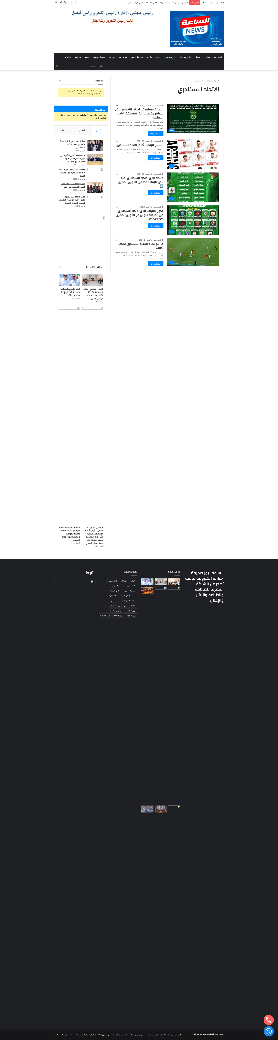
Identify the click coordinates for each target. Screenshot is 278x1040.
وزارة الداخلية (130, 610)
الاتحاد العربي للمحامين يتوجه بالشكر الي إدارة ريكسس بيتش (164, 2)
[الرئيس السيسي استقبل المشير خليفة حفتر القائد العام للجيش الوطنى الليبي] (92, 280)
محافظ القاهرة (114, 595)
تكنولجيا (78, 57)
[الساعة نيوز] (197, 29)
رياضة (158, 57)
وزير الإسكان (116, 610)
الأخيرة (81, 130)
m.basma (197, 1034)
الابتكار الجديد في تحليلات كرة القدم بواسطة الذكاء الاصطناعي (72, 144)
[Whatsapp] (269, 1031)
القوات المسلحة (129, 586)
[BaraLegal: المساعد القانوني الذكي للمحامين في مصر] (95, 187)
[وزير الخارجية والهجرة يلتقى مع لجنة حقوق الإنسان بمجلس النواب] (147, 590)
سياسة (207, 57)
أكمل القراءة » (155, 133)
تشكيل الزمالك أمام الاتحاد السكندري (139, 145)
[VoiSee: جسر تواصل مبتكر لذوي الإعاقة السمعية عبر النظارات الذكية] (95, 173)
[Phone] (269, 1020)
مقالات (68, 57)
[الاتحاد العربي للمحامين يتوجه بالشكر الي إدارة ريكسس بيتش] (69, 280)
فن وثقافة (123, 57)
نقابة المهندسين (129, 605)
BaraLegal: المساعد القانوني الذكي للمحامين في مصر (73, 185)
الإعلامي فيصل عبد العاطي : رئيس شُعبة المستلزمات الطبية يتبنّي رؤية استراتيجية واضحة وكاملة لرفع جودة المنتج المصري (94, 535)
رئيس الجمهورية (129, 590)
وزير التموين (130, 615)
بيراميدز (117, 586)
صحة (87, 57)
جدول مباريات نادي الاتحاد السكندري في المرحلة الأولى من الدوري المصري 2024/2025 (139, 215)
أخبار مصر (218, 57)
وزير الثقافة (118, 615)
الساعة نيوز (157, 105)
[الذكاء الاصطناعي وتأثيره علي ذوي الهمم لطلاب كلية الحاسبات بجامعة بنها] (95, 159)
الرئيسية (213, 80)
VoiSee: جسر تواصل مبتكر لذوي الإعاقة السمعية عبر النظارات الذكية (72, 173)
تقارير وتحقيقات (185, 57)
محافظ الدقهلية (129, 595)
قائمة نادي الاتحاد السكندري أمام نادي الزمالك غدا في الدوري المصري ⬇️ (140, 182)
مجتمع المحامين (137, 57)
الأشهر (99, 130)
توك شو (112, 57)
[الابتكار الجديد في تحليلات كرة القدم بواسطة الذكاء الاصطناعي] (95, 145)
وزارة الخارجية (114, 605)
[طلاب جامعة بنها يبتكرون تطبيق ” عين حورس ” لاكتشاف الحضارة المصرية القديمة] (95, 200)
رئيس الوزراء (115, 590)
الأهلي (133, 581)
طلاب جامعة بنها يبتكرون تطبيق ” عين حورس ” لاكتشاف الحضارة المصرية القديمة (72, 200)
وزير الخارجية (105, 615)
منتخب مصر (115, 600)
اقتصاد (197, 57)
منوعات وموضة (99, 57)
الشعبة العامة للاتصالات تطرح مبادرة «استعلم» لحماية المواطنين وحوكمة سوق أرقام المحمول (69, 534)
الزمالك (124, 581)
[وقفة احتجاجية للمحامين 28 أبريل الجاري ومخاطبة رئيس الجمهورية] (147, 809)
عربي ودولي (170, 57)
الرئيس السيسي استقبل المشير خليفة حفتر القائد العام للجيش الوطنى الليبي (93, 293)
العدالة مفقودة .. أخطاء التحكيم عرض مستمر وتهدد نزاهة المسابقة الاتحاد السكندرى (139, 113)
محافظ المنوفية (129, 600)
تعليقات (63, 130)
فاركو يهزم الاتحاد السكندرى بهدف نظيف (140, 246)
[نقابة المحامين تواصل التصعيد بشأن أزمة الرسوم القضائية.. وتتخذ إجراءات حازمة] (174, 914)
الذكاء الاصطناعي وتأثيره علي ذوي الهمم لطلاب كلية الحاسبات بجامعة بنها (72, 159)
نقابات (149, 57)
